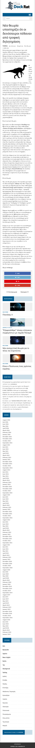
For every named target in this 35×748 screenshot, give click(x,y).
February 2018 (7, 632)
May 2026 (5, 426)
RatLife (4, 661)
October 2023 (7, 491)
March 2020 (6, 580)
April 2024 (6, 478)
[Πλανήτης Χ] (17, 310)
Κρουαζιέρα (6, 695)
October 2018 (7, 615)
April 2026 (6, 428)
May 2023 (5, 501)
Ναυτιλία (9, 327)
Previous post (12, 292)
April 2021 (6, 553)
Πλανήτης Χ (8, 314)
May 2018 (5, 626)
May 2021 (5, 551)
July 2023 (5, 497)
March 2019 (6, 605)
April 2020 (6, 578)
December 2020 (7, 561)
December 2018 (7, 611)
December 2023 (7, 486)
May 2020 (5, 576)
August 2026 (6, 420)
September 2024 (7, 468)
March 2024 (6, 480)
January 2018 (6, 634)
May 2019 (5, 601)
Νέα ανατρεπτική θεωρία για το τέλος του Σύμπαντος (16, 349)
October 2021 (7, 540)
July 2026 (5, 422)
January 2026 (6, 434)
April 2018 (6, 628)
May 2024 (5, 476)
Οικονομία (5, 707)
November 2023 (7, 489)
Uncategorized (6, 669)
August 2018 (6, 620)
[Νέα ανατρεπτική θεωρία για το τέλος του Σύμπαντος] (17, 343)
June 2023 (6, 499)
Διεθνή (5, 327)
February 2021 (7, 557)
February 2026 (7, 432)
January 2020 (6, 584)
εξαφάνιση (20, 46)
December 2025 (7, 436)
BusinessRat (6, 650)
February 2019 (7, 607)
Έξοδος (5, 684)
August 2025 (6, 445)
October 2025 (7, 441)
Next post (24, 292)
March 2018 (6, 630)
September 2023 (7, 493)
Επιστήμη (5, 312)
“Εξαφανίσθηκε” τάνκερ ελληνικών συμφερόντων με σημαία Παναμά (17, 331)
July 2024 (5, 472)
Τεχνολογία (6, 722)
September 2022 (7, 518)
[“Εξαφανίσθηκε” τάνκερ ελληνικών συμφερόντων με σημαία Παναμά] (17, 325)
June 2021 (6, 549)
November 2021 (7, 538)
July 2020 (5, 572)
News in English (6, 657)
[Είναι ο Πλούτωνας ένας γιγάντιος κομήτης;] (17, 361)
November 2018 (7, 613)
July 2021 (5, 547)
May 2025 (5, 451)
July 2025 (5, 447)
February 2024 (7, 482)
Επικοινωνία (17, 744)
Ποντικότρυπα (7, 714)
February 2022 (7, 532)
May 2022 (5, 526)
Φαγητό (5, 725)
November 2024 (7, 463)
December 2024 (7, 461)
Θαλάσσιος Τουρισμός (9, 691)
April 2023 (6, 503)
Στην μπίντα (6, 718)
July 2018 (5, 622)
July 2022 (5, 522)
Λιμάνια (5, 699)
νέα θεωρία (27, 46)
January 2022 (6, 534)
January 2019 (6, 609)
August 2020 (6, 570)
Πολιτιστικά (6, 710)
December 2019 (7, 586)
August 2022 (6, 520)
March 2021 (6, 555)
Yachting (5, 672)
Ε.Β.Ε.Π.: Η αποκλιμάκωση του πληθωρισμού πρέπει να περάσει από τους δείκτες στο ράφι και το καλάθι (17, 397)
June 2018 (6, 624)
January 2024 (6, 484)
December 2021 (7, 536)
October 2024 (7, 466)
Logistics (5, 653)
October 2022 (7, 516)
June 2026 (6, 424)
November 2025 (7, 439)
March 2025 (6, 455)
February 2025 (7, 457)
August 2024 (6, 470)
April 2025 (6, 453)
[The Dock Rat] (17, 6)
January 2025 (6, 459)
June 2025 (6, 449)
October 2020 (7, 565)
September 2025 (7, 443)
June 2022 (6, 524)
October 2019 (7, 590)
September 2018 (7, 617)
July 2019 (5, 597)
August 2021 (6, 545)
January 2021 (6, 559)
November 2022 (7, 513)
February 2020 (7, 582)
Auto (4, 646)
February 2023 (7, 507)
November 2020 (7, 563)
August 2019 (6, 595)
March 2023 (6, 505)
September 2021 (7, 543)
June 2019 (6, 599)
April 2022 (6, 528)
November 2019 (7, 588)
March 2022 (6, 530)
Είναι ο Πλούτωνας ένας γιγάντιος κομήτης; (17, 367)
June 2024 (6, 474)
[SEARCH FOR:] (17, 18)
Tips (4, 665)
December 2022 (7, 511)
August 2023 (6, 495)
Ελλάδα (5, 680)
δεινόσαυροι (12, 46)
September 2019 (7, 593)
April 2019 (6, 603)
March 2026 (6, 430)
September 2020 (7, 568)
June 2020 (6, 574)
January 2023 (6, 509)
